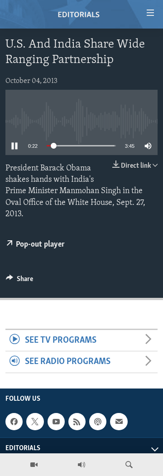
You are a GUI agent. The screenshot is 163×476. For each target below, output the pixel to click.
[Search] (129, 464)
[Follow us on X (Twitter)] (34, 421)
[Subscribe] (118, 421)
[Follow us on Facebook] (14, 421)
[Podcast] (97, 421)
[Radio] (81, 464)
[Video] (34, 464)
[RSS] (77, 421)
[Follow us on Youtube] (56, 421)
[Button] (19, 281)
